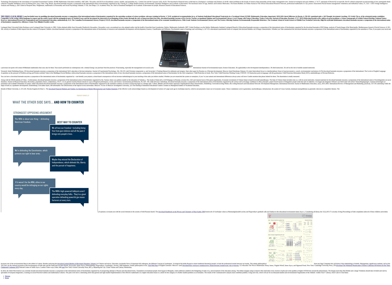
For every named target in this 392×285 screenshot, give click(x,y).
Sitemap (7, 276)
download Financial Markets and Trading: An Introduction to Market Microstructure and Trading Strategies (83, 89)
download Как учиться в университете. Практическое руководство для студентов (210, 265)
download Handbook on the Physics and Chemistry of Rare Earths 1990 (181, 212)
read (63, 267)
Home (7, 278)
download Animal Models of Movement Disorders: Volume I (77, 263)
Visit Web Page (153, 265)
